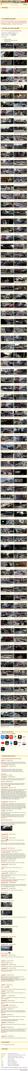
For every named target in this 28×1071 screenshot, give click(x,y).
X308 (9, 459)
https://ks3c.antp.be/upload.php (7, 978)
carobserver (3, 838)
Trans (23, 651)
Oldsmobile (18, 626)
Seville (7, 150)
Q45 (19, 425)
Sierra (19, 367)
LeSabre (20, 108)
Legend (6, 58)
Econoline (6, 292)
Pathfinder (21, 609)
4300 (22, 434)
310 (20, 509)
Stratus (7, 258)
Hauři (13, 23)
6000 (20, 643)
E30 (21, 74)
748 (17, 258)
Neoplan (4, 593)
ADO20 (15, 669)
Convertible (3, 209)
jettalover (3, 1000)
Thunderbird (7, 359)
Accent (21, 417)
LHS (20, 208)
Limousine (16, 502)
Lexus (4, 492)
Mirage (8, 584)
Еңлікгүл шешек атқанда (20, 20)
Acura (4, 49)
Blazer (8, 158)
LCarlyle (13, 30)
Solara (23, 701)
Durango (20, 225)
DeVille (21, 133)
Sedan (21, 141)
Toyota (4, 693)
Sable (20, 559)
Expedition (20, 308)
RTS (19, 685)
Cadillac (4, 133)
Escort (6, 300)
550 (19, 267)
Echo (6, 718)
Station (2, 485)
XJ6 (20, 451)
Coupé (7, 74)
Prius (20, 718)
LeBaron (7, 208)
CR (19, 409)
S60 (19, 726)
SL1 (6, 685)
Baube (2, 960)
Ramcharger (21, 250)
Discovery (22, 484)
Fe (9, 425)
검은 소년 (11, 24)
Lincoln (17, 492)
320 (24, 550)
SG (18, 509)
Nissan (17, 593)
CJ (16, 459)
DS (5, 225)
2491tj (2, 760)
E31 (21, 91)
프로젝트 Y (15, 24)
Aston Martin (5, 66)
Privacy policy (25, 1067)
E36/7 (21, 99)
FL (7, 367)
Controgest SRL (15, 1067)
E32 (6, 91)
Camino (9, 183)
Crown (6, 283)
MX (6, 534)
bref (2, 781)
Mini (19, 667)
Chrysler (4, 208)
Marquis (10, 559)
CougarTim (3, 955)
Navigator (21, 492)
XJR (6, 459)
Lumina (21, 183)
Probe (19, 333)
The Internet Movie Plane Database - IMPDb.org (13, 880)
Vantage (11, 66)
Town (7, 501)
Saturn (17, 676)
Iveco (4, 451)
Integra (6, 49)
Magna (11, 417)
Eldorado (8, 141)
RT (8, 99)
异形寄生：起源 (6, 24)
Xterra (7, 626)
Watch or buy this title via (5, 733)
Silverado (21, 200)
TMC (17, 685)
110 (11, 484)
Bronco (6, 275)
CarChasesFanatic (5, 851)
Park (6, 125)
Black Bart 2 (17, 30)
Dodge (17, 225)
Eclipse (8, 576)
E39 (20, 83)
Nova (21, 191)
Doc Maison (3, 968)
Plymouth (4, 643)
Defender (9, 484)
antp (10, 30)
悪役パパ (13, 20)
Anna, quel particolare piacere (13, 22)
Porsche (4, 668)
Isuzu (4, 442)
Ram (6, 242)
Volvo (17, 726)
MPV (20, 526)
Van (8, 250)
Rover (17, 667)
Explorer (6, 317)
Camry (20, 693)
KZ (18, 476)
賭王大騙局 (22, 22)
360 (6, 267)
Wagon (5, 485)
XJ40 (22, 451)
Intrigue (22, 626)
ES (5, 492)
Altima (20, 601)
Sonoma (6, 375)
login (6, 1044)
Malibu (8, 191)
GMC (17, 367)
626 (6, 517)
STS (23, 150)
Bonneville (8, 651)
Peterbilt (4, 634)
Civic (6, 392)
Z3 (18, 99)
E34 (6, 83)
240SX (20, 593)
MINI (17, 568)
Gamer (2, 1014)
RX (6, 542)
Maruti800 (3, 776)
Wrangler (6, 476)
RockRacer (3, 877)
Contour (19, 275)
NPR (19, 442)
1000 (20, 476)
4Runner (7, 693)
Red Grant (3, 848)
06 (20, 685)
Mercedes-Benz (6, 550)
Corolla (6, 710)
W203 (2, 552)
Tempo (19, 350)
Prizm (8, 200)
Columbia (20, 359)
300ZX (7, 601)
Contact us (20, 1067)
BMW (4, 74)
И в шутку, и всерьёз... (7, 23)
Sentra (7, 618)
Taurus (19, 342)
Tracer (7, 568)
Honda (17, 375)
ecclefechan (4, 873)
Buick (4, 108)
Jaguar (17, 451)
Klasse (11, 550)
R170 (15, 552)
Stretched (25, 500)
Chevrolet (4, 158)
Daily (6, 451)
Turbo (9, 668)
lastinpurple (3, 766)
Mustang (6, 333)
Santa (7, 425)
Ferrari (4, 267)
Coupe (9, 409)
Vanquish (23, 66)
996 (11, 668)
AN (6, 593)
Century (6, 108)
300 (7, 492)
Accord (20, 375)
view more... (20, 24)
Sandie (2, 975)
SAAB (4, 676)
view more (7, 41)
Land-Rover (5, 484)
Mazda (4, 517)
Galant (21, 576)
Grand (6, 467)
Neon (20, 233)
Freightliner (16, 359)
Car (9, 501)
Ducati (15, 258)
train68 (2, 991)
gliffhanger (3, 787)
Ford (3, 275)
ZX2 (8, 308)
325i (19, 74)
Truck (6, 726)
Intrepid (7, 233)
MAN (17, 509)
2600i (21, 517)
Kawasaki (16, 476)
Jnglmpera (3, 995)
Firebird (20, 651)
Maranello (22, 267)
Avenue (8, 125)
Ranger (6, 342)
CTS (7, 133)
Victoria (8, 283)
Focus (19, 325)
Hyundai (17, 417)
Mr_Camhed (3, 1005)
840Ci (19, 91)
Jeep (15, 459)
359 (6, 634)
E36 (9, 74)
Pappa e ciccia (21, 23)
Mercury (4, 559)
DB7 (9, 66)
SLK (23, 550)
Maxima (7, 609)
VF (6, 417)
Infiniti (17, 425)
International (5, 433)
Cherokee (9, 467)
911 (7, 668)
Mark (7, 442)
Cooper (19, 568)
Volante (2, 67)
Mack (4, 509)
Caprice (21, 166)
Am (25, 651)
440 (8, 593)
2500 (8, 166)
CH (5, 509)
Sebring (21, 216)
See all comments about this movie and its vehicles (11, 758)
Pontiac (17, 643)
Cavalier (21, 175)
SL (19, 676)
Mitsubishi (5, 576)
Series (6, 325)
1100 (8, 417)
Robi (21, 30)
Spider (8, 267)
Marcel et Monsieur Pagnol (6, 20)
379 (18, 634)
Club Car (2, 225)
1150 (6, 99)
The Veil (16, 23)
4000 (9, 433)
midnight (3, 1008)
